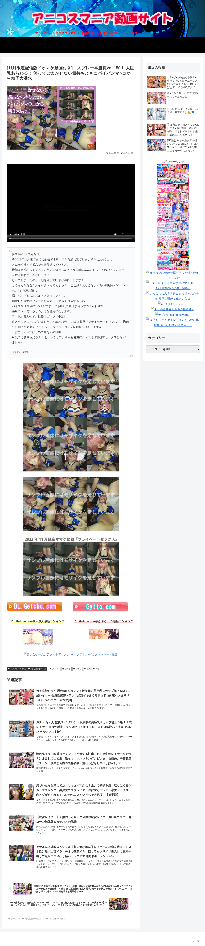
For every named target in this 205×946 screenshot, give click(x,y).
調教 (97, 669)
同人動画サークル (38, 669)
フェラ (68, 669)
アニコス (56, 669)
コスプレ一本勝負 (18, 669)
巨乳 (88, 669)
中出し (79, 669)
